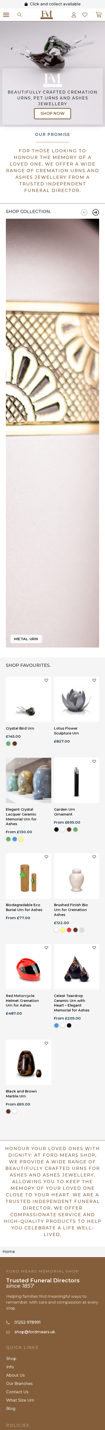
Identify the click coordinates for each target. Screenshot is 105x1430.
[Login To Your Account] (73, 14)
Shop (11, 1358)
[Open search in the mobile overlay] (19, 14)
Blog (10, 1408)
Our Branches (19, 1383)
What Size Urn (20, 1400)
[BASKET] (98, 14)
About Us (15, 1375)
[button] (6, 15)
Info (10, 1367)
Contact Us (17, 1392)
